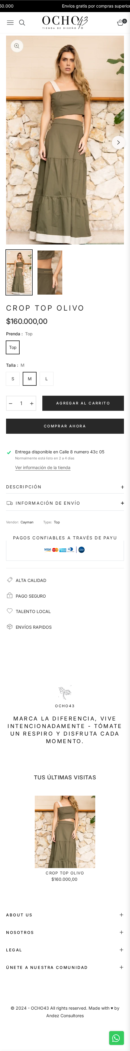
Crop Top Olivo (65, 873)
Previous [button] (11, 142)
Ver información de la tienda (42, 467)
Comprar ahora (65, 426)
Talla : (15, 365)
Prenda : (19, 333)
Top (13, 347)
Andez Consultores (65, 1015)
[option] (65, 140)
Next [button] (118, 142)
